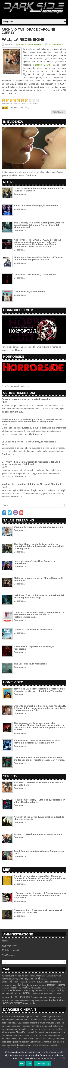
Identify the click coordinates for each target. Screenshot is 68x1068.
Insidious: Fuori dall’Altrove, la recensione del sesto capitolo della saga (39, 596)
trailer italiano (57, 1000)
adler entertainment (33, 976)
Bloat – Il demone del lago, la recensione (36, 205)
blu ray (23, 978)
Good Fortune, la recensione (29, 291)
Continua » (31, 175)
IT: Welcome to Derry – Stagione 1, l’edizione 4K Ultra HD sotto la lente (39, 800)
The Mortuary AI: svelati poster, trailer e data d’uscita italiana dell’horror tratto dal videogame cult (39, 224)
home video (56, 985)
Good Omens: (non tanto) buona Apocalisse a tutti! (39, 852)
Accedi (5, 941)
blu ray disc (36, 978)
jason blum (38, 988)
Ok (21, 1063)
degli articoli (9, 945)
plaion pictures (50, 993)
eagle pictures (30, 985)
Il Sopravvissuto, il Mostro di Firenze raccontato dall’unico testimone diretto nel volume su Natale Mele (40, 895)
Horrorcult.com (18, 310)
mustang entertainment (12, 993)
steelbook (20, 1001)
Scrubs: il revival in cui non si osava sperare (38, 834)
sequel (5, 1000)
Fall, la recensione (23, 39)
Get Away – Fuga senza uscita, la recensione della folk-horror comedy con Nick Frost (31, 463)
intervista (29, 988)
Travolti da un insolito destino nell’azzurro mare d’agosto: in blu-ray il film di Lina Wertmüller (39, 689)
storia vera (39, 1001)
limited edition (22, 990)
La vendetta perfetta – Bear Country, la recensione (29, 441)
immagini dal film (17, 988)
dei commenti (10, 950)
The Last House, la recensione (30, 663)
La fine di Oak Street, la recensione (33, 629)
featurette (42, 985)
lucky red (33, 990)
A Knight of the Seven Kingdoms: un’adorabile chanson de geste (39, 818)
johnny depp (60, 988)
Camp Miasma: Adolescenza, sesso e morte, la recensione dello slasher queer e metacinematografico (39, 614)
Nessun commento (56, 44)
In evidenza (13, 121)
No (29, 1063)
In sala (30, 44)
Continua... (58, 112)
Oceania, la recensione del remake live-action (26, 399)
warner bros (31, 1003)
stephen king (29, 1001)
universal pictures (13, 1003)
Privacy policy (42, 1063)
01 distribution (8, 976)
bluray (15, 978)
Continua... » (20, 194)
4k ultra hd (19, 976)
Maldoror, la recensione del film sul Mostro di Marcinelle (32, 484)
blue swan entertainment (51, 976)
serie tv (12, 1001)
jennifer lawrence (49, 988)
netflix (26, 993)
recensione (20, 996)
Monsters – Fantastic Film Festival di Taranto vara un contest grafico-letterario (38, 258)
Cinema (22, 44)
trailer (46, 1001)
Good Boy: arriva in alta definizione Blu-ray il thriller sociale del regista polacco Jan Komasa (39, 758)
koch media (8, 990)
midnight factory (55, 990)
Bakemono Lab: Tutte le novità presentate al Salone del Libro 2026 (38, 911)
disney (13, 985)
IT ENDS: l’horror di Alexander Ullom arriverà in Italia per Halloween (39, 189)
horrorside (5, 988)
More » (18, 350)
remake (57, 998)
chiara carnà (41, 981)
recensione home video (43, 997)
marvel (42, 991)
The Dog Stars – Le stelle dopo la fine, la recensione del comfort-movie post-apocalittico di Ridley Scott (32, 420)
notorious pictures (38, 993)
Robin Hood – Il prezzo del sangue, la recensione (34, 647)
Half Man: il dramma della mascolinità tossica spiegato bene (38, 783)
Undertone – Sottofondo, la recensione (35, 274)
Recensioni (38, 44)
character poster (27, 982)
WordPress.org (8, 955)
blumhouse (6, 979)
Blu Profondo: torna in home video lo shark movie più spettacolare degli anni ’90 (37, 741)
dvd (20, 985)
